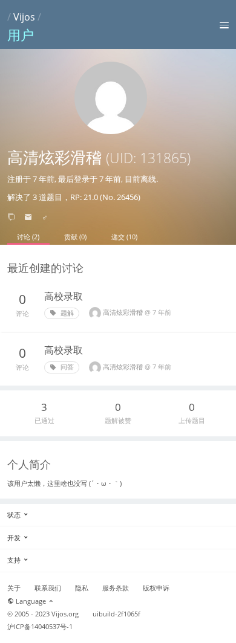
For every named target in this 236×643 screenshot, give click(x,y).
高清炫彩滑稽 (124, 312)
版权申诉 (156, 588)
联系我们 (47, 588)
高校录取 (63, 296)
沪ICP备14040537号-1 (40, 626)
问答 (66, 367)
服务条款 (115, 588)
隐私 (81, 588)
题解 (66, 313)
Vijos (24, 17)
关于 (14, 588)
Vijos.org (65, 614)
